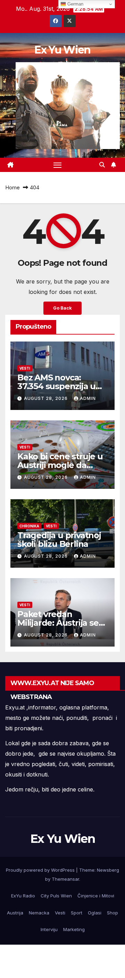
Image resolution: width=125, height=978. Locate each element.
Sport (76, 912)
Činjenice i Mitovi (95, 895)
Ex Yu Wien (62, 49)
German (74, 4)
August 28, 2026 (46, 398)
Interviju (49, 929)
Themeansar (65, 879)
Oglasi (94, 912)
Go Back (62, 308)
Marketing (74, 929)
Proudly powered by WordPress (41, 870)
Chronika (29, 526)
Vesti (24, 368)
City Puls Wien (56, 895)
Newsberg (108, 870)
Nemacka (39, 912)
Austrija (15, 912)
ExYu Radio (23, 895)
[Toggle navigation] (57, 165)
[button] (102, 164)
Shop (112, 912)
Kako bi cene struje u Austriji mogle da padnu (60, 465)
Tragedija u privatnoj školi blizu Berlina (59, 539)
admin (88, 398)
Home (12, 187)
